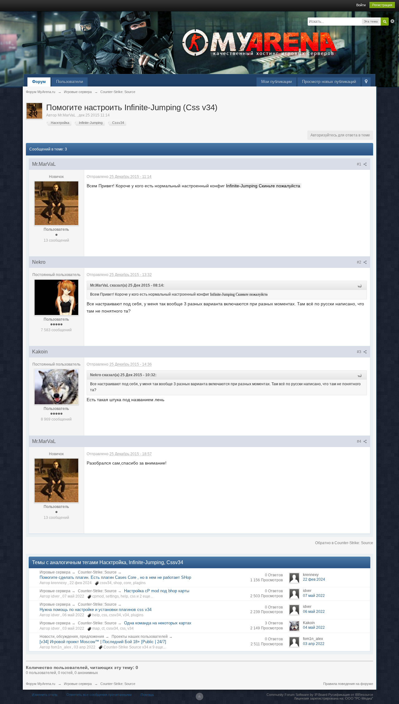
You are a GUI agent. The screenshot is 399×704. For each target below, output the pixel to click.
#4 (359, 441)
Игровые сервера (55, 572)
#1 (359, 164)
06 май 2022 (314, 611)
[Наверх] (199, 696)
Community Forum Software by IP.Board (297, 695)
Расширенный (392, 21)
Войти (361, 5)
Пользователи (69, 81)
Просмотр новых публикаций (329, 81)
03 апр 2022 (313, 644)
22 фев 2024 (314, 579)
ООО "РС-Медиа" (359, 698)
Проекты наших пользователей (140, 636)
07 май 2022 (314, 595)
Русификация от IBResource (350, 695)
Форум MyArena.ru (40, 684)
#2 (359, 262)
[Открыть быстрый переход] (366, 81)
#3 (359, 352)
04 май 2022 (314, 627)
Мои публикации (276, 81)
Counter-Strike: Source (97, 572)
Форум (39, 81)
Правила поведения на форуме (348, 684)
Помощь (147, 695)
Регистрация (382, 5)
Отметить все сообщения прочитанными (99, 695)
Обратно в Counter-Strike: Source (344, 543)
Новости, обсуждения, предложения (72, 636)
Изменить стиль (44, 695)
